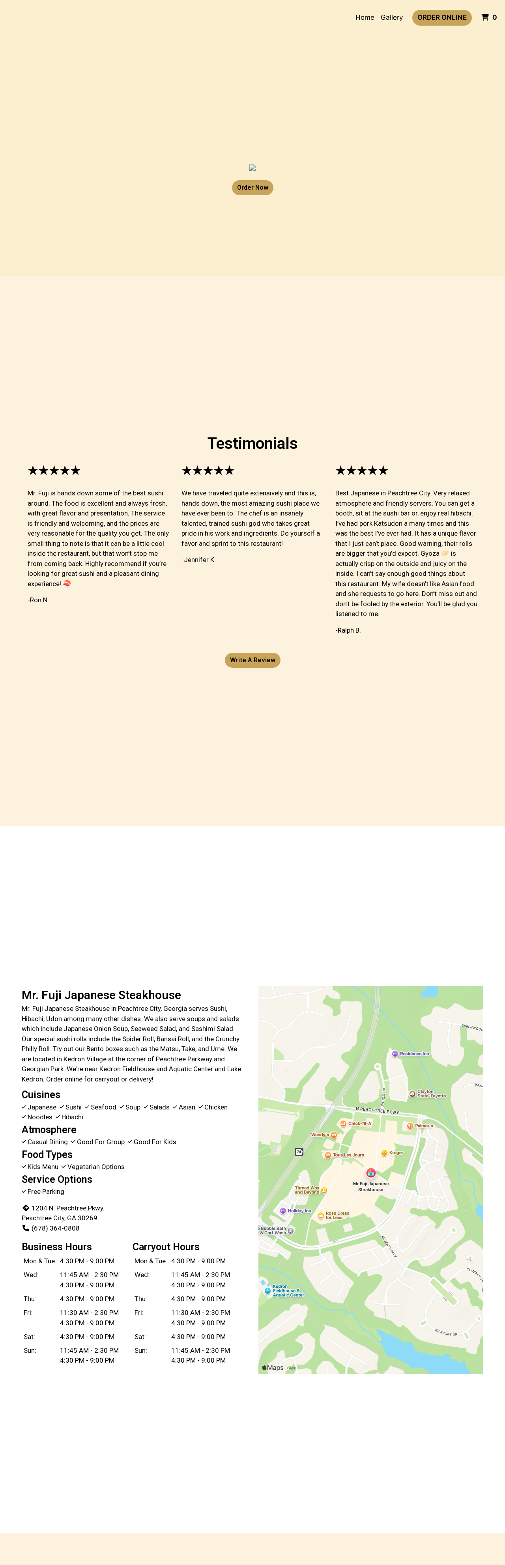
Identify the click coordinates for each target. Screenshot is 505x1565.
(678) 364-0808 (56, 1228)
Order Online (442, 17)
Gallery (392, 17)
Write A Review (252, 660)
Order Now (252, 187)
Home (364, 17)
